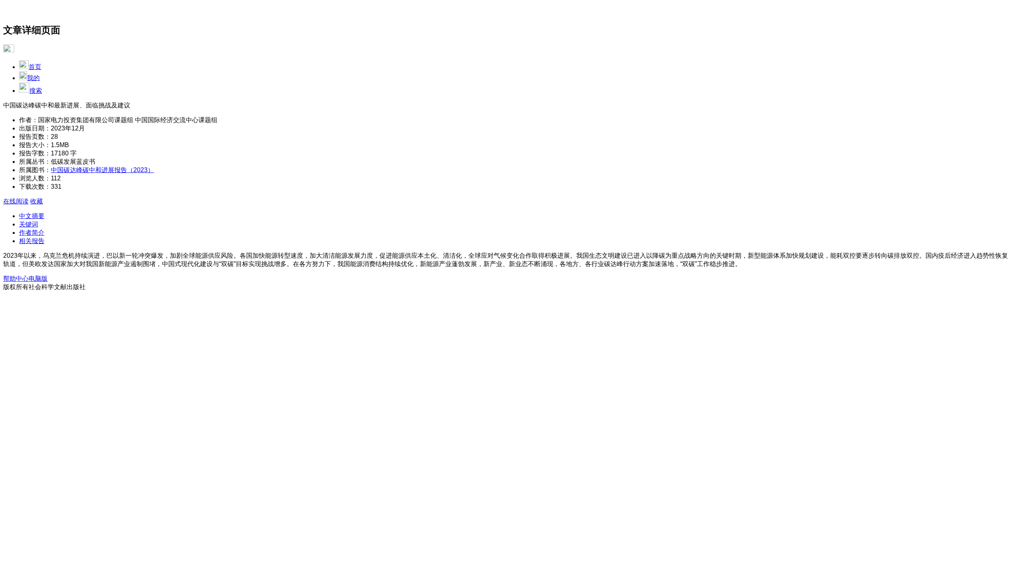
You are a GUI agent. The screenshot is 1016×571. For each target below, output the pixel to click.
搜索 (35, 90)
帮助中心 (16, 278)
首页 (35, 66)
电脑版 (38, 278)
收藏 (36, 201)
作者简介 (31, 232)
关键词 (28, 224)
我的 (33, 78)
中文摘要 (31, 216)
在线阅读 (16, 201)
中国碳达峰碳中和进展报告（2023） (102, 170)
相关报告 (31, 241)
